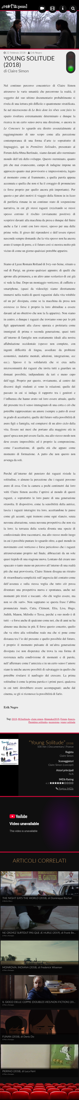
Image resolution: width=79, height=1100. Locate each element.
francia (71, 719)
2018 (14, 719)
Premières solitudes (38, 722)
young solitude (67, 722)
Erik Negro (36, 53)
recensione (54, 722)
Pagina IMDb (65, 788)
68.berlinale (24, 719)
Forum (63, 719)
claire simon (37, 719)
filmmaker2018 (51, 719)
